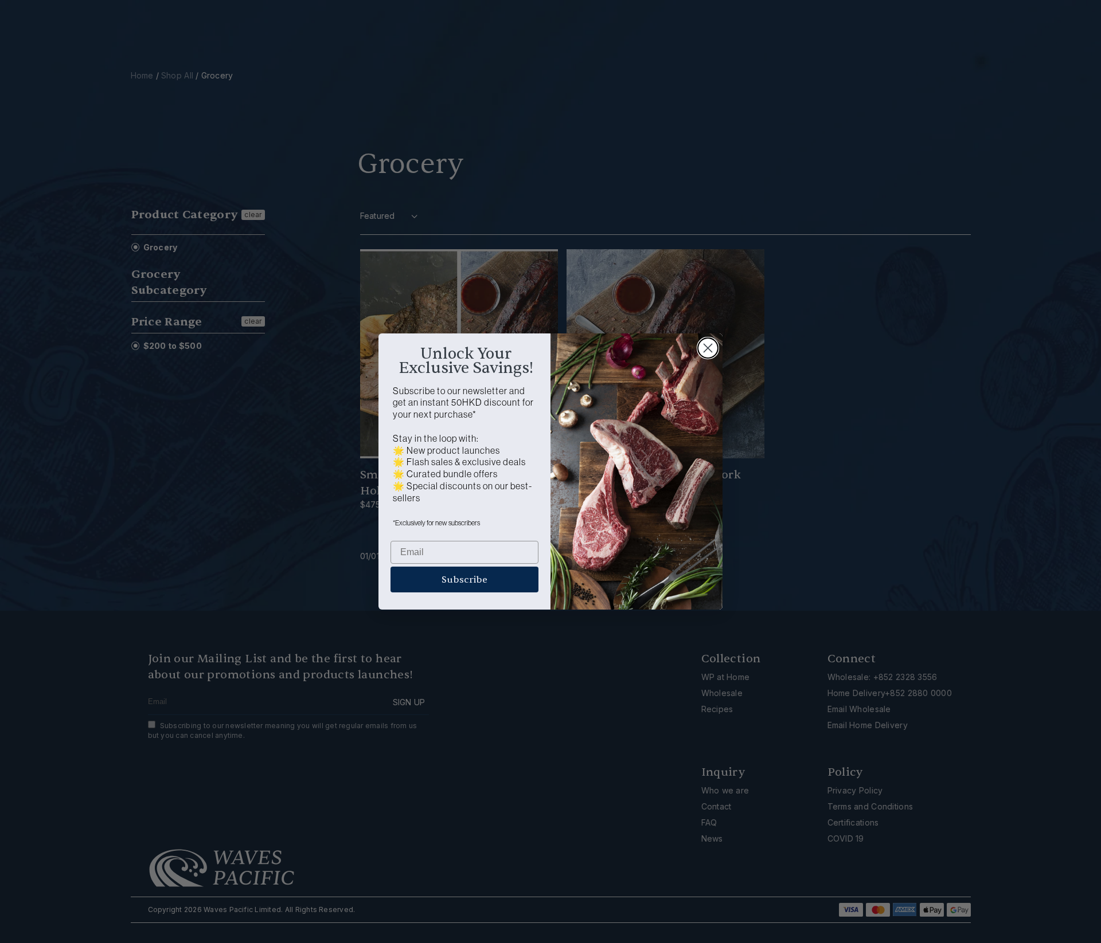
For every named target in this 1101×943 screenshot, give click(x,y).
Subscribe (464, 580)
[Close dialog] (708, 348)
